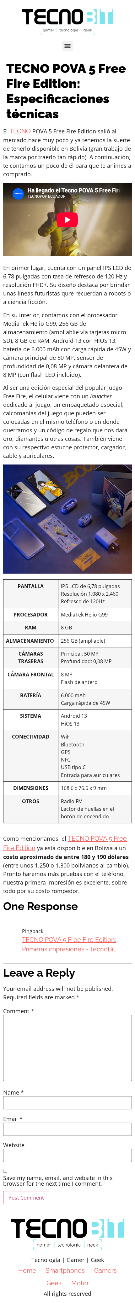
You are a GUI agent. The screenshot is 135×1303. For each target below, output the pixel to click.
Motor (80, 1283)
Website (13, 1145)
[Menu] (67, 46)
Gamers (105, 1270)
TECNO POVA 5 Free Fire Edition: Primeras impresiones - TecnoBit (69, 944)
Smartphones (65, 1270)
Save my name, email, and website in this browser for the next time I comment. (58, 1180)
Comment (18, 1011)
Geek (54, 1283)
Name (13, 1092)
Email (13, 1119)
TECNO (20, 131)
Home (27, 1270)
